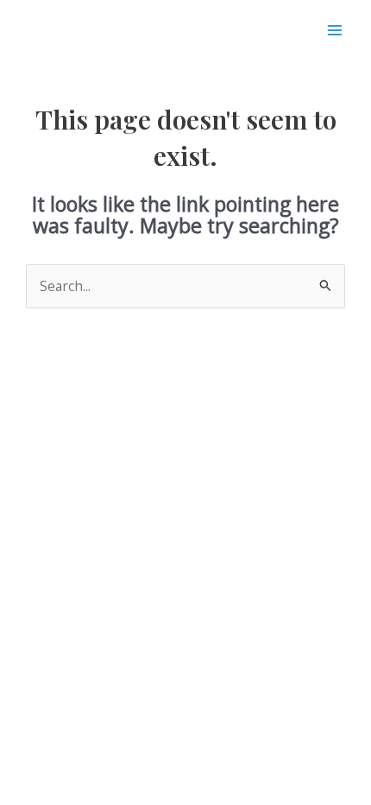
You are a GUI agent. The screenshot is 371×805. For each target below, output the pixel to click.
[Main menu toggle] (335, 29)
